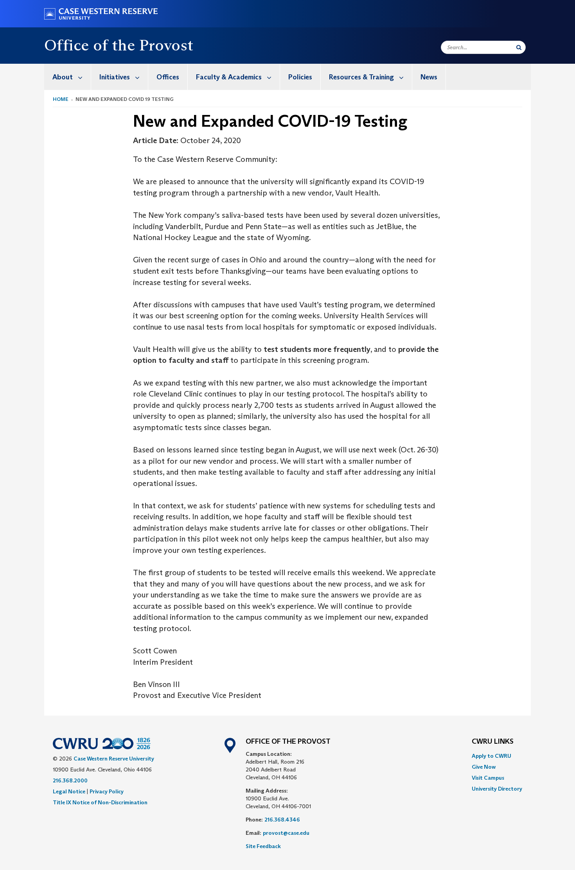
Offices (167, 77)
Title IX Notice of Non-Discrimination (100, 802)
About (62, 77)
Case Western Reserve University (114, 758)
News (428, 77)
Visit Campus (488, 777)
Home (60, 99)
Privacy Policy (107, 791)
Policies (300, 77)
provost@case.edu (286, 832)
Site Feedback (263, 846)
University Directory (497, 788)
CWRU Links (493, 742)
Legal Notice (69, 791)
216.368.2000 (70, 780)
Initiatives (114, 77)
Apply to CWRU (491, 755)
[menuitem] (67, 77)
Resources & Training (361, 77)
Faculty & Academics (229, 77)
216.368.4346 (282, 819)
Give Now (484, 766)
